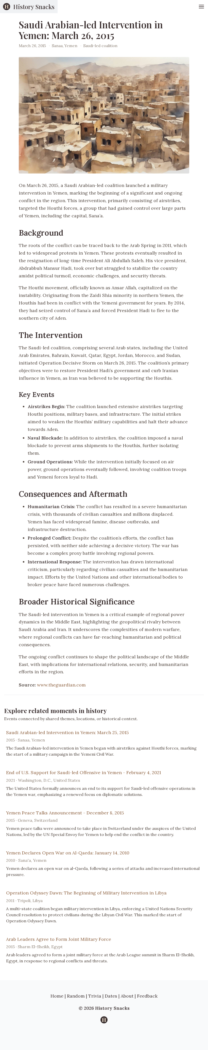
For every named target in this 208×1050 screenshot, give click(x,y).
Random (76, 996)
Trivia (94, 996)
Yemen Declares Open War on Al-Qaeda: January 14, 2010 (67, 853)
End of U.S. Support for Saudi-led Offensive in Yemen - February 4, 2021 (83, 772)
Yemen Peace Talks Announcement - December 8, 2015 (65, 813)
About (127, 996)
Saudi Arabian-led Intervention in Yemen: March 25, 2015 (67, 732)
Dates (111, 996)
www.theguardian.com (61, 685)
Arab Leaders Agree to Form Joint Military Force (58, 939)
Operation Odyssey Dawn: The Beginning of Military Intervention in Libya (86, 893)
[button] (201, 7)
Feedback (147, 996)
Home (56, 996)
